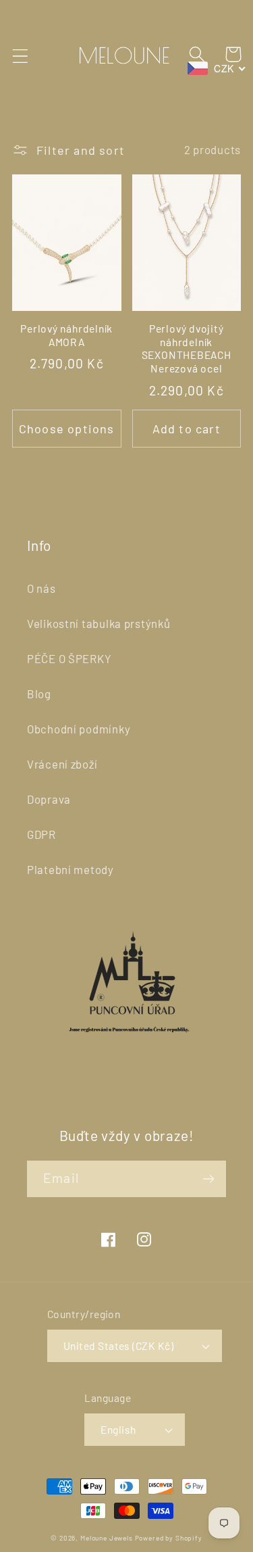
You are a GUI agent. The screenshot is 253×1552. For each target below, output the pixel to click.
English (118, 1429)
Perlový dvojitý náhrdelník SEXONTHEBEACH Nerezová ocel (186, 348)
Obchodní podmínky (78, 728)
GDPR (41, 834)
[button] (20, 56)
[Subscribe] (208, 1179)
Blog (39, 693)
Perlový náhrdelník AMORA (66, 335)
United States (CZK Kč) (118, 1345)
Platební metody (70, 869)
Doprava (49, 799)
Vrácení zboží (62, 764)
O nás (41, 588)
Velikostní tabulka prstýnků (98, 623)
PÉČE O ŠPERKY (69, 658)
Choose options (67, 428)
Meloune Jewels (107, 1538)
